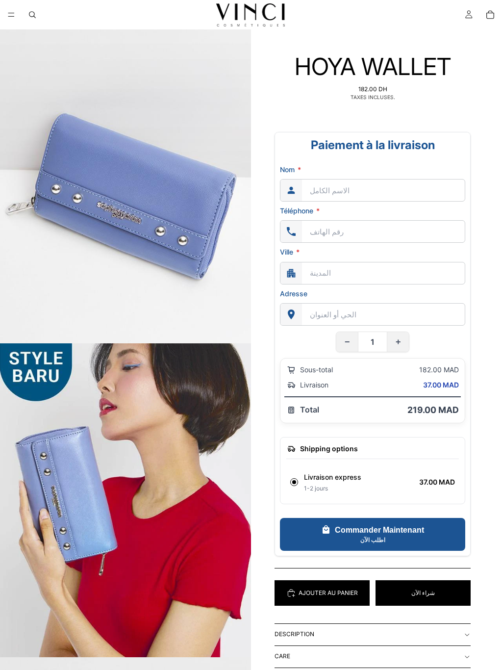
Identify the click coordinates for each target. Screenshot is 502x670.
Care (282, 656)
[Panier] (490, 15)
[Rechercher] (32, 15)
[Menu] (11, 14)
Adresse (293, 293)
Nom (290, 169)
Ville (290, 252)
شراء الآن (423, 592)
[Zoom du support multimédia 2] (125, 500)
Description (294, 634)
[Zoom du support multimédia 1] (125, 186)
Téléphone (300, 210)
